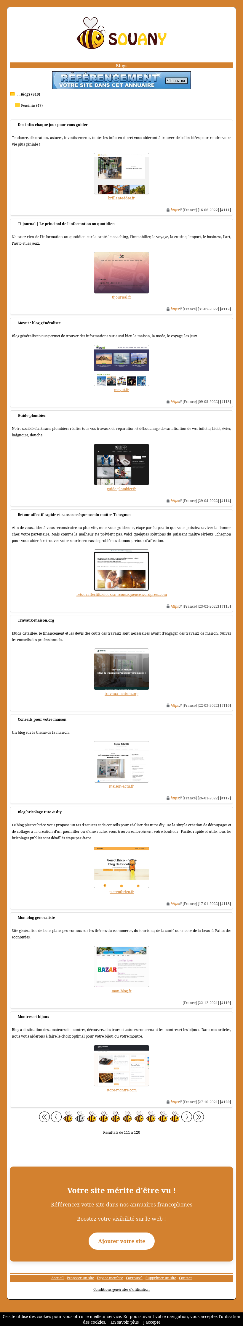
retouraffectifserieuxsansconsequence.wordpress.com (121, 594)
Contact (185, 1277)
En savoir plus (125, 1322)
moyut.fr (121, 389)
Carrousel (134, 1277)
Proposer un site (80, 1277)
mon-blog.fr (122, 990)
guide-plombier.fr (121, 488)
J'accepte (151, 1322)
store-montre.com (122, 1090)
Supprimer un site (161, 1277)
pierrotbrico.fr (121, 891)
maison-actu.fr (121, 786)
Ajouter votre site (121, 1241)
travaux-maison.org (121, 693)
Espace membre (110, 1277)
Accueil (57, 1277)
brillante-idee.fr (121, 198)
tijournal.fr (121, 297)
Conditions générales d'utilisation (121, 1289)
